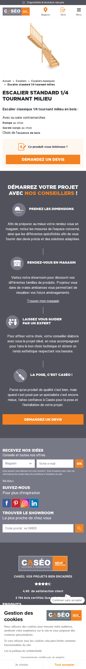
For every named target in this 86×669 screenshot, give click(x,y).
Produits (12, 604)
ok (79, 463)
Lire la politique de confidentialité (23, 651)
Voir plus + (8, 480)
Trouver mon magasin (43, 301)
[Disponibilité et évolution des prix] (43, 2)
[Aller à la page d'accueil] (16, 11)
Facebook (7, 503)
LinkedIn (34, 503)
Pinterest (16, 503)
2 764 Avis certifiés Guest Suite (38, 597)
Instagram (25, 503)
